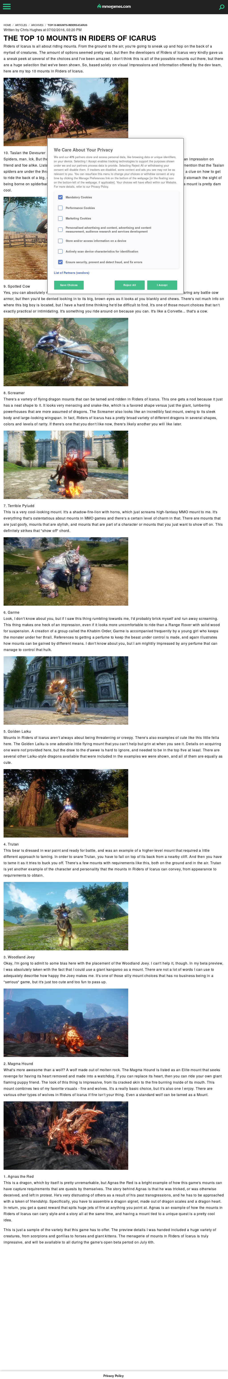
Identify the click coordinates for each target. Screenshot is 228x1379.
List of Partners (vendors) (71, 273)
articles (21, 25)
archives (37, 25)
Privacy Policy (113, 1375)
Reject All (129, 285)
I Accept (162, 285)
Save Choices (69, 285)
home (7, 25)
